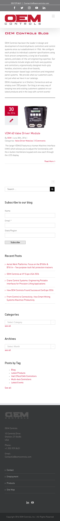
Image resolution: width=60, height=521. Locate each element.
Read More (49, 161)
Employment (12, 477)
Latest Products (18, 373)
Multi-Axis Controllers (21, 379)
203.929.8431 (16, 3)
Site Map (11, 490)
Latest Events (17, 383)
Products (11, 483)
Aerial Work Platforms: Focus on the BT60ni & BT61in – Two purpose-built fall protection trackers (30, 266)
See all (8, 388)
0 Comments (40, 141)
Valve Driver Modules (24, 141)
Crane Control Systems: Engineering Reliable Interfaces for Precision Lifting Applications (27, 282)
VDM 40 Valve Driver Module (22, 133)
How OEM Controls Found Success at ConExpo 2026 (30, 290)
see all (8, 326)
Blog (13, 370)
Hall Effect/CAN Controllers (23, 376)
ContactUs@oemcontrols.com (36, 3)
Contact (10, 470)
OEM (9, 138)
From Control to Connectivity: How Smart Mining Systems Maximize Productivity (28, 298)
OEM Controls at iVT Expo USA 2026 (23, 274)
